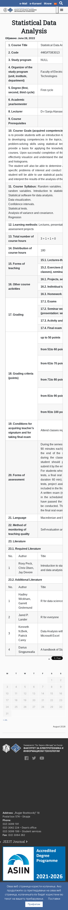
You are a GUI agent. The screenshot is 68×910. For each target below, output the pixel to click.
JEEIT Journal (14, 841)
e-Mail (23, 3)
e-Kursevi (35, 3)
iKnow (48, 3)
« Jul (5, 720)
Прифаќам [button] (34, 904)
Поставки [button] (54, 898)
